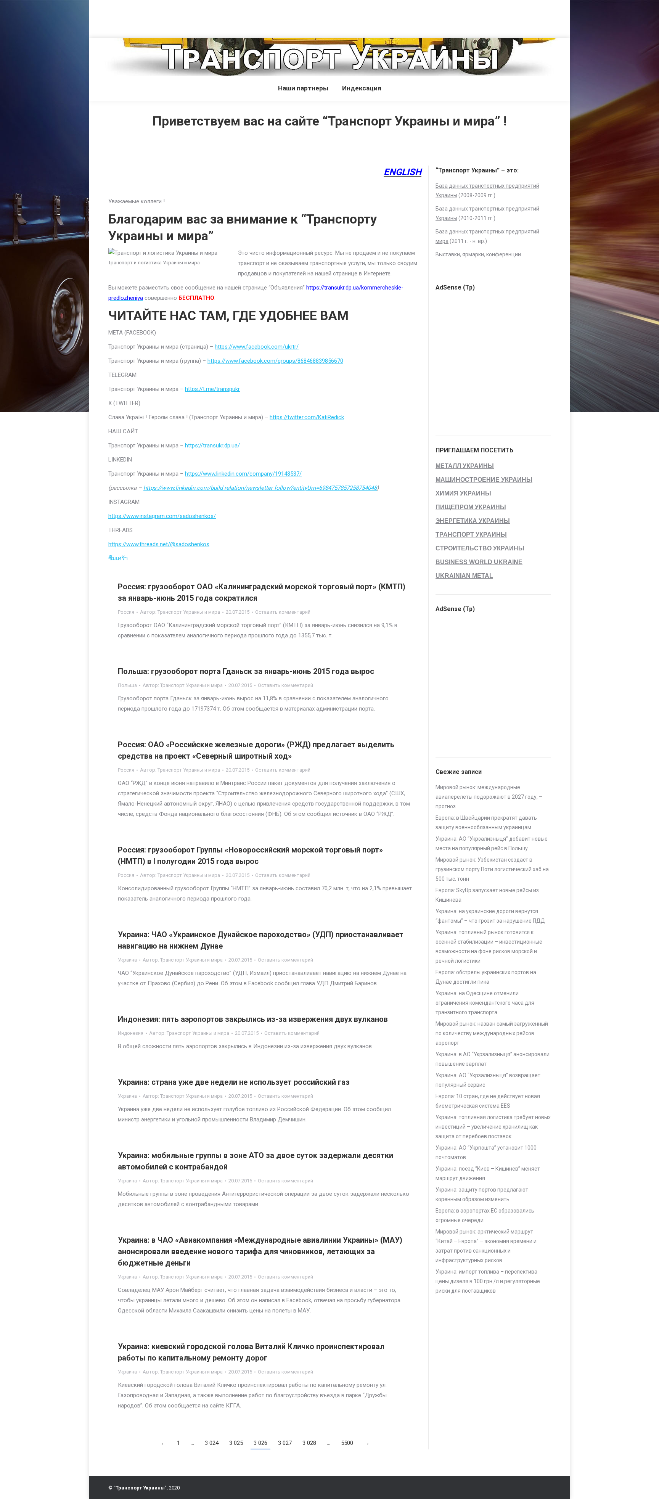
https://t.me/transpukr (212, 389)
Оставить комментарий (282, 612)
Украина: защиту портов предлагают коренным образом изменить (482, 1194)
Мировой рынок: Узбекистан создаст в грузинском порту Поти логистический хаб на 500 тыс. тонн (492, 869)
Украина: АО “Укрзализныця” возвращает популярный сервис (488, 1080)
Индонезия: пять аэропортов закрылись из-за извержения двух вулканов (253, 1019)
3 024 (212, 1442)
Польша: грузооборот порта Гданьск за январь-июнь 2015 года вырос (246, 671)
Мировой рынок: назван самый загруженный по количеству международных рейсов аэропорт (492, 1033)
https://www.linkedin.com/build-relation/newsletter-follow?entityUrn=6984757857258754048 (260, 487)
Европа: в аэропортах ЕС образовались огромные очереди (485, 1215)
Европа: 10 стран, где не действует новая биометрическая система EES (488, 1101)
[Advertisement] (139, 17)
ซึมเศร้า (118, 558)
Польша (127, 685)
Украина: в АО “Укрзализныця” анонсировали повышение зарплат (493, 1059)
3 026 (260, 1442)
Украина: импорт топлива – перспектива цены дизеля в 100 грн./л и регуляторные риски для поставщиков (488, 1281)
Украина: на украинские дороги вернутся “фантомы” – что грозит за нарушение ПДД (490, 916)
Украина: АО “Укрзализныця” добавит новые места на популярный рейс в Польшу (492, 843)
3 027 (285, 1442)
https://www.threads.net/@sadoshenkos (158, 544)
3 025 (236, 1442)
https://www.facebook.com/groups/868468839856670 (275, 360)
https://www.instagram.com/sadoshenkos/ (162, 516)
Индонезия (130, 1033)
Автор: (180, 612)
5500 (347, 1442)
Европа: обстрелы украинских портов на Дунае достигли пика (486, 977)
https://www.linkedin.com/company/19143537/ (243, 473)
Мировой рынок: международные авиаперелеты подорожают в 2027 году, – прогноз (489, 796)
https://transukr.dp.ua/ (212, 445)
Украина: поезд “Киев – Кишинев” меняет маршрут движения (488, 1173)
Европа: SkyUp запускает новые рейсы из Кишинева (487, 895)
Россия (126, 612)
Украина (127, 960)
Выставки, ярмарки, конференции (478, 254)
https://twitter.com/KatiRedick (307, 417)
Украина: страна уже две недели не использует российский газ (234, 1082)
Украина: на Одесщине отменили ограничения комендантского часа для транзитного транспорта (485, 1002)
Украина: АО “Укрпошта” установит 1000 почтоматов (486, 1152)
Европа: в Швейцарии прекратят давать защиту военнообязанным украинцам (486, 822)
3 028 (309, 1442)
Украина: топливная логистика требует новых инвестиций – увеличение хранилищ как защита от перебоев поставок (493, 1126)
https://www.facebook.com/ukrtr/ (257, 346)
